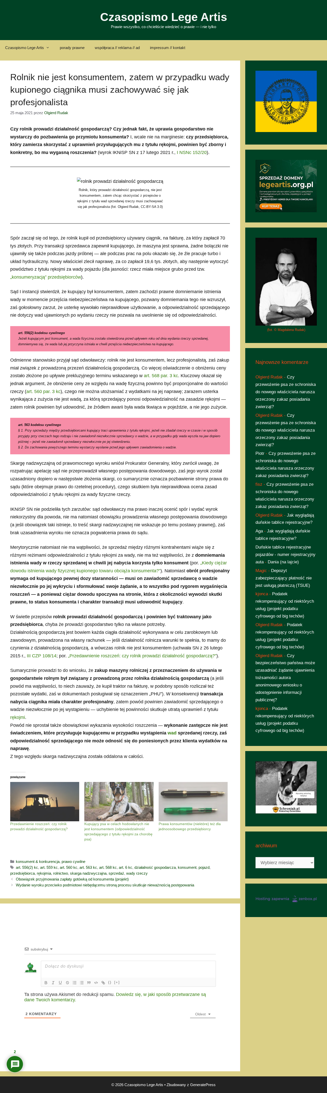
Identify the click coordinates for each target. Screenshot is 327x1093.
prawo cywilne (73, 861)
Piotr (259, 453)
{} (110, 982)
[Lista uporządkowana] (74, 983)
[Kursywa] (53, 983)
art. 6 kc (125, 867)
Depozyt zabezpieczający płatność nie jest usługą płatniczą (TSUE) (283, 578)
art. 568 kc (108, 867)
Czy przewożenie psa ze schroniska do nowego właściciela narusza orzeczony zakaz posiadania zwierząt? (285, 392)
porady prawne (72, 47)
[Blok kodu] (96, 983)
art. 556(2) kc (27, 867)
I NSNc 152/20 (192, 152)
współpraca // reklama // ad (117, 47)
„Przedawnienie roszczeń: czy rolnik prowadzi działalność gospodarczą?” (142, 655)
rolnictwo (60, 873)
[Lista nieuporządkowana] (81, 983)
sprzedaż (116, 873)
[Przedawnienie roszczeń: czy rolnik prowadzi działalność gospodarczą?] (44, 802)
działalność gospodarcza (155, 867)
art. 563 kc (88, 867)
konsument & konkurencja (38, 861)
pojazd (203, 867)
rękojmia (44, 873)
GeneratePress (203, 1085)
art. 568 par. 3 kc (161, 375)
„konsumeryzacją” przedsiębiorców (45, 277)
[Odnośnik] (103, 983)
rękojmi (17, 717)
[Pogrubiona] (46, 983)
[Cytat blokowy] (88, 983)
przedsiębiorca (22, 873)
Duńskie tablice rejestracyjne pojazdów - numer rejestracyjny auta (285, 554)
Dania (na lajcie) (283, 562)
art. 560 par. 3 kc (43, 391)
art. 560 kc (68, 867)
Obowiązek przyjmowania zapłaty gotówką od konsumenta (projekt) (72, 879)
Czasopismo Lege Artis (163, 16)
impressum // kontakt (167, 47)
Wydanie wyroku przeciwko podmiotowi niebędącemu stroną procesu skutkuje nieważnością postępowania (105, 885)
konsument (187, 867)
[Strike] (67, 983)
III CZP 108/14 (41, 655)
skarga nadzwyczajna (88, 873)
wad (172, 732)
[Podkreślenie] (60, 983)
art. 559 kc (49, 867)
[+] (117, 982)
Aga (259, 531)
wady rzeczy (137, 873)
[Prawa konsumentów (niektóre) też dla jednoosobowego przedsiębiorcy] (193, 802)
